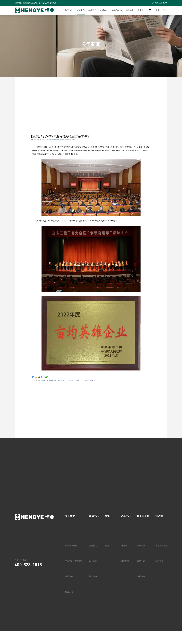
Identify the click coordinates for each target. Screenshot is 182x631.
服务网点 (141, 545)
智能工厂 (92, 10)
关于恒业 (69, 10)
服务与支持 (117, 10)
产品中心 (104, 10)
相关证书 (69, 591)
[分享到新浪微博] (39, 377)
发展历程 (69, 576)
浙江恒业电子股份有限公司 (55, 139)
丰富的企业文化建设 (74, 560)
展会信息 (93, 576)
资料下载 (141, 576)
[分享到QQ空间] (36, 377)
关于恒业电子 (71, 545)
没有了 (92, 380)
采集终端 (125, 560)
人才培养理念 (161, 545)
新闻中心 (81, 10)
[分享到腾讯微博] (42, 377)
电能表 (124, 545)
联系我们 (141, 10)
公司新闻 (100, 48)
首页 (82, 48)
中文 (157, 10)
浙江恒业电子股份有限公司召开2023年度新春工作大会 (59, 380)
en (164, 10)
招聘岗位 (159, 560)
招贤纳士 (130, 10)
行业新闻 (93, 560)
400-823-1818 (28, 564)
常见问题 (141, 560)
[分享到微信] (47, 377)
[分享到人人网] (45, 377)
